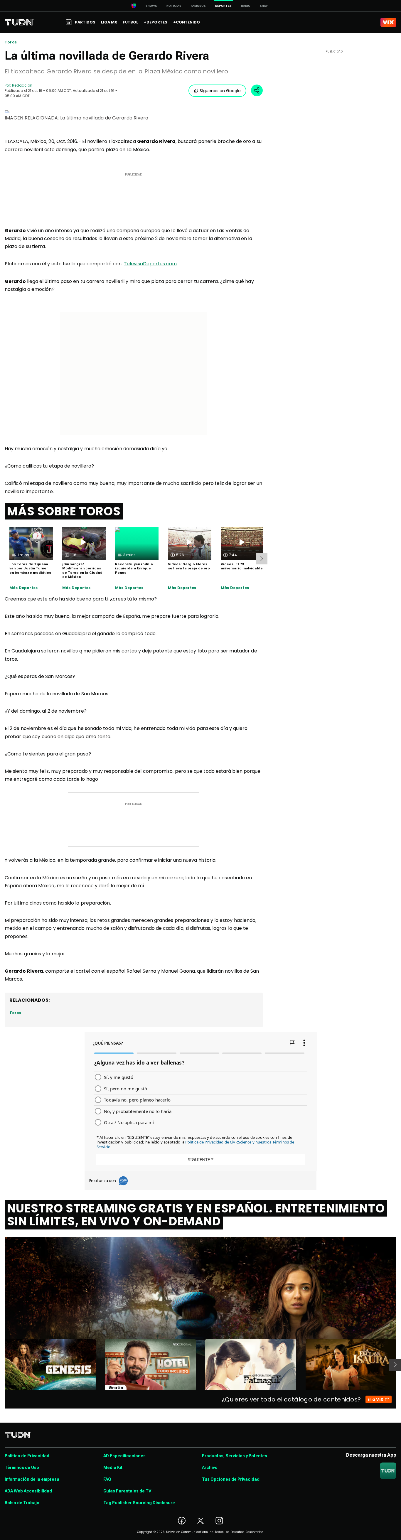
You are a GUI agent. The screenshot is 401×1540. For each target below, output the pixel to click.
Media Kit (112, 1467)
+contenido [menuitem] (186, 22)
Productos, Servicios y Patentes (234, 1455)
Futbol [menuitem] (130, 22)
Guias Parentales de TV (127, 1491)
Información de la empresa (32, 1479)
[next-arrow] (261, 558)
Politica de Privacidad (27, 1455)
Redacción (22, 85)
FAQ (107, 1479)
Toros (11, 42)
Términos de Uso (22, 1467)
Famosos (198, 5)
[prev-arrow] (1, 1364)
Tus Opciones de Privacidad (231, 1479)
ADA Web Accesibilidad (28, 1491)
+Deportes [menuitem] (155, 22)
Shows (151, 5)
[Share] (257, 90)
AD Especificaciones (124, 1455)
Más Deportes (23, 588)
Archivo (210, 1467)
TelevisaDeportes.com (150, 263)
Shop (264, 5)
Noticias (173, 5)
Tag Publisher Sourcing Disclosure (139, 1502)
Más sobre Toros (64, 511)
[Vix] (388, 22)
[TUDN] (19, 22)
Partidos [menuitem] (85, 22)
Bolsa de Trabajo (22, 1502)
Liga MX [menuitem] (109, 22)
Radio (245, 5)
